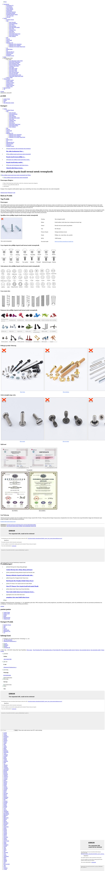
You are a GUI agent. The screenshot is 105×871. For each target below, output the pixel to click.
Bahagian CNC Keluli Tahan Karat (17, 46)
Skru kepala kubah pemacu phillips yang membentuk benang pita (21, 526)
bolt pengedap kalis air (47, 650)
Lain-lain (8, 17)
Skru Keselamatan (13, 23)
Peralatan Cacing (10, 55)
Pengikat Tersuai (10, 19)
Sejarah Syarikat (10, 80)
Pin (7, 50)
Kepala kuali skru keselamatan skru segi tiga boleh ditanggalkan (21, 524)
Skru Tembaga (12, 36)
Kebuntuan (8, 54)
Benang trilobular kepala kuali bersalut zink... (19, 575)
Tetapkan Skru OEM (14, 66)
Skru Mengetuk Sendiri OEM (15, 60)
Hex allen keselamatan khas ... (15, 151)
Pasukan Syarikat (10, 82)
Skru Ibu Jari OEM (13, 73)
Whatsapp (10, 192)
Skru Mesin (11, 24)
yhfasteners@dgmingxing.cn (9, 641)
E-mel (13, 192)
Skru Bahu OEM (13, 69)
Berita (4, 57)
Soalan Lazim (9, 86)
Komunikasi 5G (10, 5)
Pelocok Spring (9, 53)
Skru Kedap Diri (57, 650)
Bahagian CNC (9, 42)
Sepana (8, 41)
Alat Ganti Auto (10, 15)
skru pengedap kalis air (85, 650)
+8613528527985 (7, 659)
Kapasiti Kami (9, 84)
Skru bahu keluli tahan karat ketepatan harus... (20, 592)
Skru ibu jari (12, 32)
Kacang (8, 39)
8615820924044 (7, 675)
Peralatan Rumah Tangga (12, 14)
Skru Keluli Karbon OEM (15, 75)
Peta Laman (29, 650)
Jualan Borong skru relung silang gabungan (19, 569)
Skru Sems (11, 28)
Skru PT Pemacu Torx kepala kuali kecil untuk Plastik (22, 586)
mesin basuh (9, 40)
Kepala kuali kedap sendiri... (14, 162)
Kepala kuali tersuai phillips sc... (15, 157)
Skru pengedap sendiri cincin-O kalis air (70, 650)
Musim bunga (9, 49)
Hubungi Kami (6, 87)
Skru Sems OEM (13, 71)
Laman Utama (6, 99)
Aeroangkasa (9, 6)
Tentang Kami (6, 78)
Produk (5, 18)
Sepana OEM (9, 77)
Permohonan (6, 4)
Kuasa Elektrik (9, 8)
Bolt (7, 37)
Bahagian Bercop (10, 51)
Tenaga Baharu (9, 9)
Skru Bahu (11, 31)
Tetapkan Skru (12, 30)
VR (4, 89)
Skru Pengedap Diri (37, 650)
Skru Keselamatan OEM (14, 64)
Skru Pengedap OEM (14, 63)
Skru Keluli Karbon (13, 35)
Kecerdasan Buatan (10, 13)
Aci (7, 48)
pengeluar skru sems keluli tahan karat (17, 597)
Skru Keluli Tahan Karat (14, 33)
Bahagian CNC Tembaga (15, 45)
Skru (7, 21)
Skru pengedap (12, 26)
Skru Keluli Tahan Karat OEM (16, 76)
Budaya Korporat (10, 85)
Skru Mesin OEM (13, 68)
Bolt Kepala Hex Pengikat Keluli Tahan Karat (19, 581)
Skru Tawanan (12, 22)
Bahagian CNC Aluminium (15, 44)
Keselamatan (9, 10)
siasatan (2, 606)
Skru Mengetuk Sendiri (14, 27)
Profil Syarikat (9, 81)
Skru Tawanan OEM (14, 72)
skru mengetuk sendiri (96, 650)
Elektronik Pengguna (11, 12)
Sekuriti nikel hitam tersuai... (14, 168)
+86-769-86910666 (7, 640)
